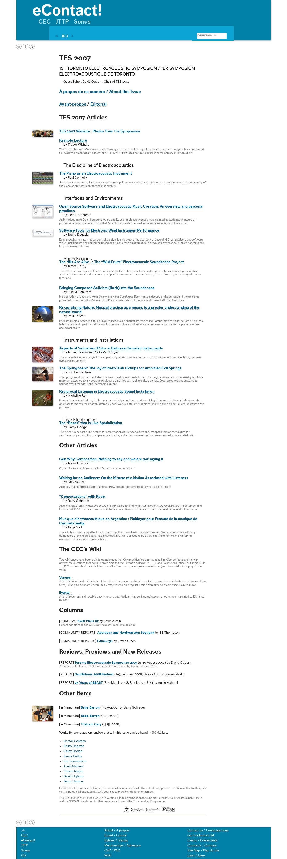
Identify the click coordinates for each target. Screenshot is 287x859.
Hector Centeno (74, 741)
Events (64, 592)
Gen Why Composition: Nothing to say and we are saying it (111, 459)
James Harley (72, 756)
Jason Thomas (73, 781)
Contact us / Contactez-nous (207, 830)
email (19, 46)
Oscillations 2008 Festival (94, 674)
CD (23, 855)
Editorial (98, 104)
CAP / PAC (112, 850)
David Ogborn (73, 776)
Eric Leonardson (74, 761)
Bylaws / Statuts (116, 840)
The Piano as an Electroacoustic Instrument (95, 173)
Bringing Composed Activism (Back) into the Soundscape (107, 288)
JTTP (62, 22)
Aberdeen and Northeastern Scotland (125, 632)
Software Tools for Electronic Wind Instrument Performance (109, 230)
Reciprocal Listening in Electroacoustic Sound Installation (106, 391)
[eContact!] (150, 9)
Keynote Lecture (73, 140)
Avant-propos (72, 104)
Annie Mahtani (73, 766)
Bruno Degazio (73, 746)
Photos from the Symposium (116, 131)
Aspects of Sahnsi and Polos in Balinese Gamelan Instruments (111, 348)
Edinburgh (105, 641)
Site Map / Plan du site (203, 850)
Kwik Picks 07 (88, 621)
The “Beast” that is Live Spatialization (90, 423)
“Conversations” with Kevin (82, 496)
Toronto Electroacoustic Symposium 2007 (106, 662)
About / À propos (116, 830)
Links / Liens (196, 855)
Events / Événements (202, 840)
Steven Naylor (73, 771)
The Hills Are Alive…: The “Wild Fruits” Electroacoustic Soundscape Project (121, 262)
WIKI (107, 855)
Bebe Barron (90, 707)
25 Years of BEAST (89, 682)
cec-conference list (200, 835)
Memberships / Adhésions (122, 845)
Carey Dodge (72, 751)
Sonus (82, 22)
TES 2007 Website (74, 131)
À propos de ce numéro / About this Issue (100, 91)
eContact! (28, 840)
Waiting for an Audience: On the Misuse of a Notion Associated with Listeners (123, 478)
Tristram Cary (91, 724)
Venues (65, 577)
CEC (44, 22)
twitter (32, 46)
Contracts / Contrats (202, 845)
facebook (25, 46)
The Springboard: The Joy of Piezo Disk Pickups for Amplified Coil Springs (120, 368)
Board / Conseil (115, 835)
